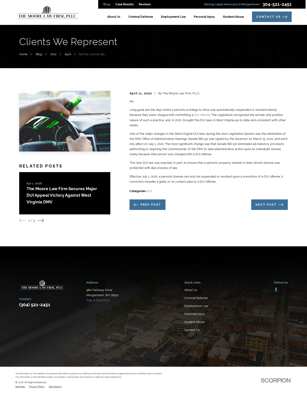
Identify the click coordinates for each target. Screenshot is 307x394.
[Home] (47, 12)
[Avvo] (284, 290)
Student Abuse (194, 322)
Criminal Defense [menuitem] (140, 16)
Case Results (124, 4)
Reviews (145, 4)
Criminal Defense (196, 298)
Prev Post (151, 204)
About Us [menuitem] (113, 16)
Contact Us (268, 16)
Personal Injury (194, 314)
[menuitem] (20, 387)
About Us (190, 290)
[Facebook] (276, 290)
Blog (106, 4)
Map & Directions (98, 300)
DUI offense (202, 115)
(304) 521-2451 (34, 304)
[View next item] (41, 220)
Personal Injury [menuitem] (204, 16)
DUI (149, 191)
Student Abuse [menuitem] (233, 16)
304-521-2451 (277, 4)
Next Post (266, 204)
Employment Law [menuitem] (173, 16)
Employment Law (196, 306)
